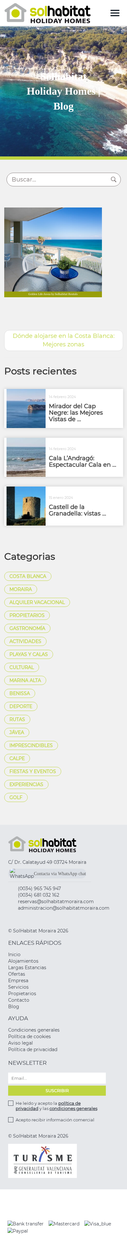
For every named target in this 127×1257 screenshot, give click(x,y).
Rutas (17, 719)
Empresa (18, 980)
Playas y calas (28, 654)
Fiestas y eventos (32, 771)
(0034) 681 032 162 (38, 895)
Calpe (17, 758)
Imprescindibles (31, 745)
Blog (13, 1007)
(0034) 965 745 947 (39, 888)
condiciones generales (73, 1108)
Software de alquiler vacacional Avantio (63, 1246)
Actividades (25, 641)
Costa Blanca (27, 576)
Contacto (18, 1000)
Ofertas (16, 974)
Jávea (16, 732)
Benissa (19, 693)
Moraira (20, 589)
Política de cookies (29, 1036)
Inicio (14, 954)
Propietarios (27, 615)
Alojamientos (23, 961)
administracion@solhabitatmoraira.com (63, 908)
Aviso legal (20, 1043)
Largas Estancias (27, 967)
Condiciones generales (34, 1030)
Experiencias (26, 784)
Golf (15, 797)
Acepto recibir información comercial (55, 1119)
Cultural (21, 667)
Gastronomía (27, 628)
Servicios (18, 987)
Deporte (20, 706)
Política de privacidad (32, 1049)
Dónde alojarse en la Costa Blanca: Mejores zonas (64, 340)
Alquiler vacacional (37, 602)
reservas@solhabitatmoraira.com (56, 901)
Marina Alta (25, 680)
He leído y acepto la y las (56, 1106)
